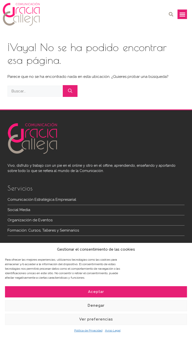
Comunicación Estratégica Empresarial (42, 199)
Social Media (19, 210)
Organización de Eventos (30, 220)
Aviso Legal (112, 330)
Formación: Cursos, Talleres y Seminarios (43, 230)
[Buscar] (70, 91)
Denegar (96, 305)
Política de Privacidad (88, 330)
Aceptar (96, 291)
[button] (171, 14)
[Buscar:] (35, 91)
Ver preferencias (96, 319)
